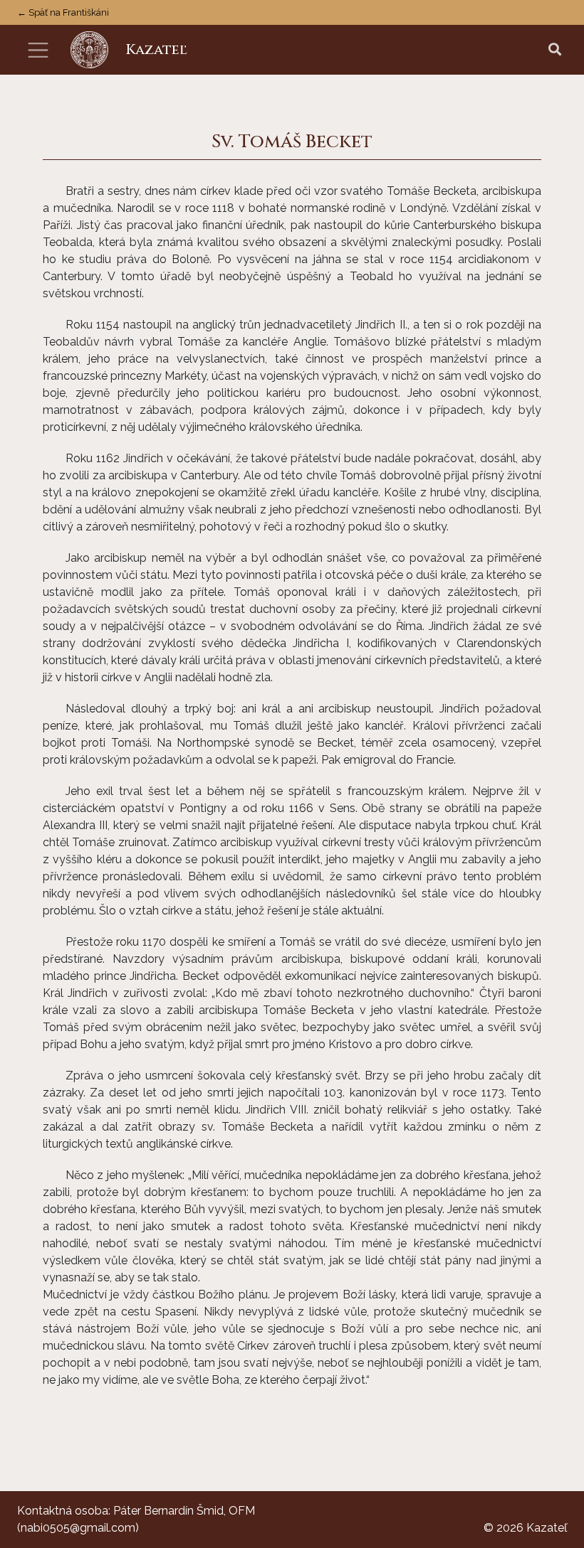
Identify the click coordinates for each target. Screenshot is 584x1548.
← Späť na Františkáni (63, 12)
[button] (555, 50)
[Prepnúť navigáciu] (38, 50)
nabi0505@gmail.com (78, 1527)
